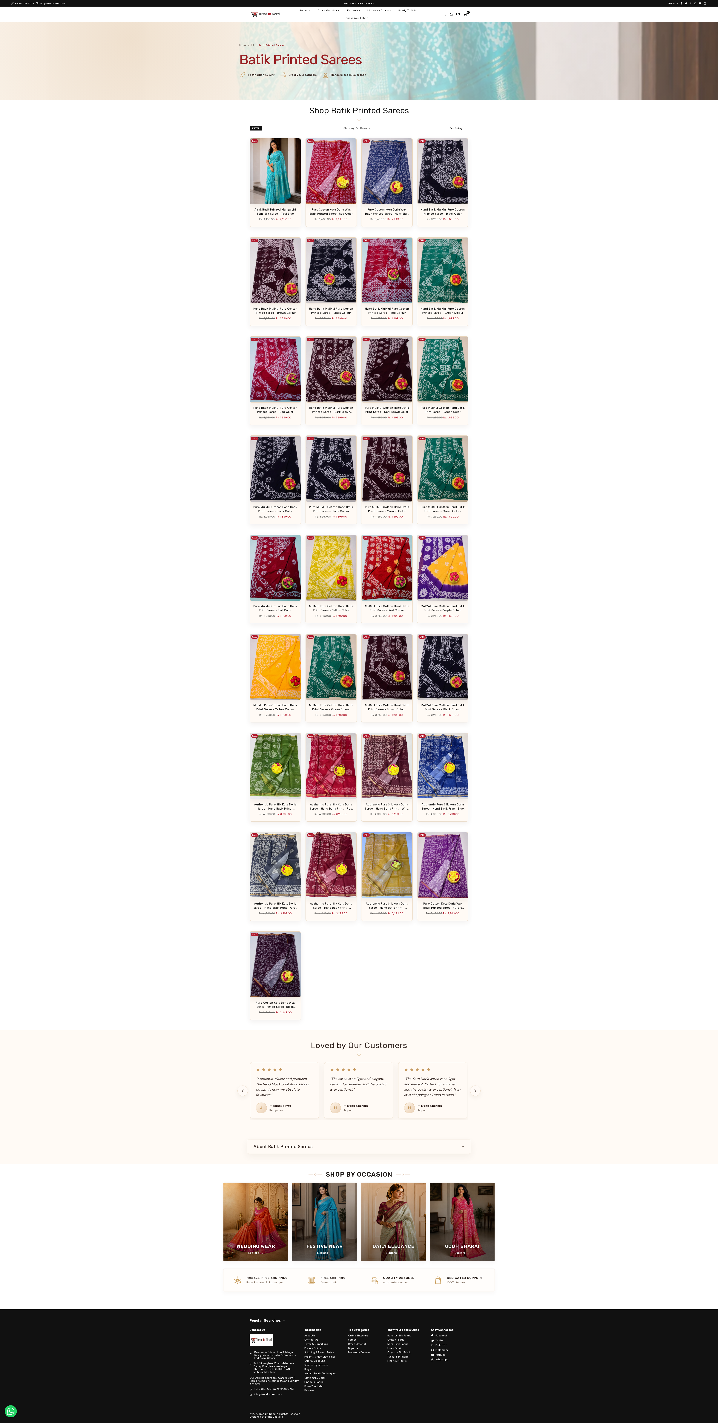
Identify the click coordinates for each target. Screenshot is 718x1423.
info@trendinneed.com (52, 3)
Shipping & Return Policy (319, 1352)
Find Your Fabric (314, 1382)
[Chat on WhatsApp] (11, 1411)
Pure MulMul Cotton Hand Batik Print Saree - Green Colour (443, 509)
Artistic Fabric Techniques (320, 1373)
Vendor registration (316, 1365)
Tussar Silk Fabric (398, 1356)
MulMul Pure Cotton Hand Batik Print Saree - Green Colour (331, 707)
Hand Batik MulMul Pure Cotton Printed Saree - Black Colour (331, 311)
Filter (256, 128)
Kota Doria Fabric (397, 1344)
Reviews (309, 1390)
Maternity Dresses (379, 10)
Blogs (307, 1369)
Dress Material (357, 1344)
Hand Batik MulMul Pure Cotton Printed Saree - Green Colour (443, 311)
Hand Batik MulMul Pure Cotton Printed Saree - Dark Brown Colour (331, 410)
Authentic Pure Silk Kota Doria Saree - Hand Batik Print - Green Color (275, 807)
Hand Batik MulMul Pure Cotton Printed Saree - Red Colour (387, 311)
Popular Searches (267, 1320)
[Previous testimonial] (242, 1091)
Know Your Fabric (357, 18)
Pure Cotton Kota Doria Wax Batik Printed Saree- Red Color (331, 212)
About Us (310, 1335)
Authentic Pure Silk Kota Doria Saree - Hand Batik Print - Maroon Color (331, 906)
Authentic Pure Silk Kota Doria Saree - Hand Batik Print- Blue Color (443, 807)
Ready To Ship (407, 10)
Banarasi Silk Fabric (399, 1335)
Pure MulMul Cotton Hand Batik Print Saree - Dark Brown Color (387, 410)
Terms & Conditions (316, 1344)
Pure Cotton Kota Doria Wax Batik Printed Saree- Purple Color (442, 906)
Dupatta (352, 10)
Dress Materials (327, 10)
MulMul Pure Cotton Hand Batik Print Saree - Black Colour (443, 707)
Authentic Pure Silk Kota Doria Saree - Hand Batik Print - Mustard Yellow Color (387, 906)
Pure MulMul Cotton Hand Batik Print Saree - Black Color (275, 509)
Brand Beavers (274, 1416)
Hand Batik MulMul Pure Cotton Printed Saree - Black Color (443, 212)
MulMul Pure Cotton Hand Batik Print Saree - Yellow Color (331, 608)
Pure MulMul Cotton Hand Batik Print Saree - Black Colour (331, 509)
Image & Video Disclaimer (319, 1356)
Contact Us (311, 1339)
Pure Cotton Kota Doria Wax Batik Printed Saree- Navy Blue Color (387, 212)
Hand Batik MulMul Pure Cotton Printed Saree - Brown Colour (275, 311)
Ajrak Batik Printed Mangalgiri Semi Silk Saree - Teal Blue (275, 212)
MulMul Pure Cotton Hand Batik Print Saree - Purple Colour (443, 608)
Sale (254, 141)
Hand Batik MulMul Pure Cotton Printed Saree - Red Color (275, 410)
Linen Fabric (394, 1348)
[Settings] (451, 14)
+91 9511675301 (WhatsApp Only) (274, 1388)
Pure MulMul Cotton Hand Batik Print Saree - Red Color (275, 608)
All (252, 45)
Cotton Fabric (395, 1339)
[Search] (444, 14)
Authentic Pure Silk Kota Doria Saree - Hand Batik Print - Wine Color (387, 807)
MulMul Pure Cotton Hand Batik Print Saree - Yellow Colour (275, 707)
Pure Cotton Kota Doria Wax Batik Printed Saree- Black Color (275, 1005)
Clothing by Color (314, 1377)
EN (458, 14)
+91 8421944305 (24, 3)
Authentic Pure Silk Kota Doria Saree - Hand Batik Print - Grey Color (275, 906)
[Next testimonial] (475, 1091)
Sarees (303, 10)
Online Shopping (358, 1335)
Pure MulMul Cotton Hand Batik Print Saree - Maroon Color (387, 509)
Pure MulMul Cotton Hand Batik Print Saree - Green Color (443, 410)
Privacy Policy (312, 1348)
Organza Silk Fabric (399, 1352)
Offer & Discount (314, 1360)
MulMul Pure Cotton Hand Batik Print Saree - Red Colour (387, 608)
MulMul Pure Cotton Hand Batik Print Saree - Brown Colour (387, 707)
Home (242, 45)
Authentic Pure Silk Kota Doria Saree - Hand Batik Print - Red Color (331, 807)
